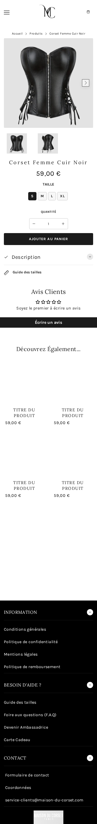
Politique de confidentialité (31, 641)
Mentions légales (21, 654)
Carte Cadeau (17, 739)
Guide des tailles (26, 272)
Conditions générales (25, 629)
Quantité (48, 212)
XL (62, 196)
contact (15, 758)
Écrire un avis (48, 322)
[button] (11, 83)
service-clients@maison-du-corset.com (44, 799)
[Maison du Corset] (48, 12)
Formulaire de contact (27, 775)
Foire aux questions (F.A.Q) (30, 714)
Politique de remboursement (32, 666)
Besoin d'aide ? (22, 685)
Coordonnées (18, 787)
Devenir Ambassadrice (26, 727)
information (20, 612)
